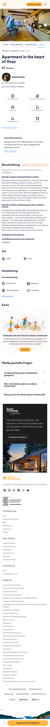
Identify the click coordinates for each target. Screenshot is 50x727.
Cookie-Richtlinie (22, 694)
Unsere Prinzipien (9, 543)
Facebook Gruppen (10, 591)
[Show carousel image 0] (25, 25)
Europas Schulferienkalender (13, 601)
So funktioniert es (9, 547)
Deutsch (8, 172)
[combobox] (23, 700)
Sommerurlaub (8, 629)
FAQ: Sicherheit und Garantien (14, 636)
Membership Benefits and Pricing (15, 652)
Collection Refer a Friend (12, 646)
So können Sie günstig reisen (13, 588)
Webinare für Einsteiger (11, 610)
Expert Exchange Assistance (13, 659)
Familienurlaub (8, 626)
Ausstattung (31, 45)
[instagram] (9, 490)
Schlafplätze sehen (9, 128)
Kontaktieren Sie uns (10, 574)
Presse (5, 532)
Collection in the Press (11, 642)
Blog (4, 522)
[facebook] (5, 490)
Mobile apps (7, 526)
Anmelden (25, 350)
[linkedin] (18, 490)
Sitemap (12, 700)
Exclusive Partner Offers (11, 662)
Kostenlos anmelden (34, 4)
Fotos (5, 45)
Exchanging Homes (10, 639)
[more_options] (4, 723)
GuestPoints (7, 550)
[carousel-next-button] (45, 25)
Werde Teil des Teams (11, 519)
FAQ (4, 571)
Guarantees (7, 649)
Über (5, 516)
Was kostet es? (8, 553)
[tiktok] (14, 490)
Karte (41, 45)
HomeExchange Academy (12, 595)
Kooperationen (8, 678)
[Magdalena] (6, 77)
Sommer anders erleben (12, 585)
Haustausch (7, 623)
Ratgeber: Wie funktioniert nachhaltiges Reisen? (20, 598)
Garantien (6, 556)
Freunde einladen (9, 559)
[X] (23, 490)
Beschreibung (17, 45)
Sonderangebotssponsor (12, 633)
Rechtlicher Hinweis (38, 694)
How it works (7, 665)
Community (7, 529)
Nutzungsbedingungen (17, 689)
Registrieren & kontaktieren (27, 723)
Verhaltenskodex (35, 689)
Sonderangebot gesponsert (13, 655)
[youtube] (28, 490)
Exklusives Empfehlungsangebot (15, 616)
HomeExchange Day (10, 613)
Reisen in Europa (9, 620)
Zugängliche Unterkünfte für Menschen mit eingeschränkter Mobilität (25, 606)
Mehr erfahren (10, 151)
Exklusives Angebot (10, 672)
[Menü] (45, 4)
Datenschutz (8, 694)
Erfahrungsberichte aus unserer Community (19, 681)
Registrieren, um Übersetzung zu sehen (35, 165)
